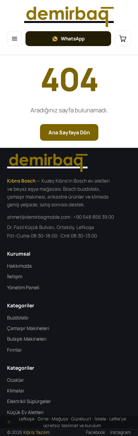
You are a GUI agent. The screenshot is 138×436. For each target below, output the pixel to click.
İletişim (14, 276)
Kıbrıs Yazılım (36, 432)
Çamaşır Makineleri (28, 328)
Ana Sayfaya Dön (69, 132)
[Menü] (14, 38)
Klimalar (15, 390)
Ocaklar (15, 380)
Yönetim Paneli (23, 287)
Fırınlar (14, 350)
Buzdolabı (17, 317)
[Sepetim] (123, 38)
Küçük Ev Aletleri (25, 412)
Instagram (120, 432)
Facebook (95, 432)
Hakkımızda (19, 266)
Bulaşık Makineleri (26, 339)
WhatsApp (73, 38)
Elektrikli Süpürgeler (29, 401)
